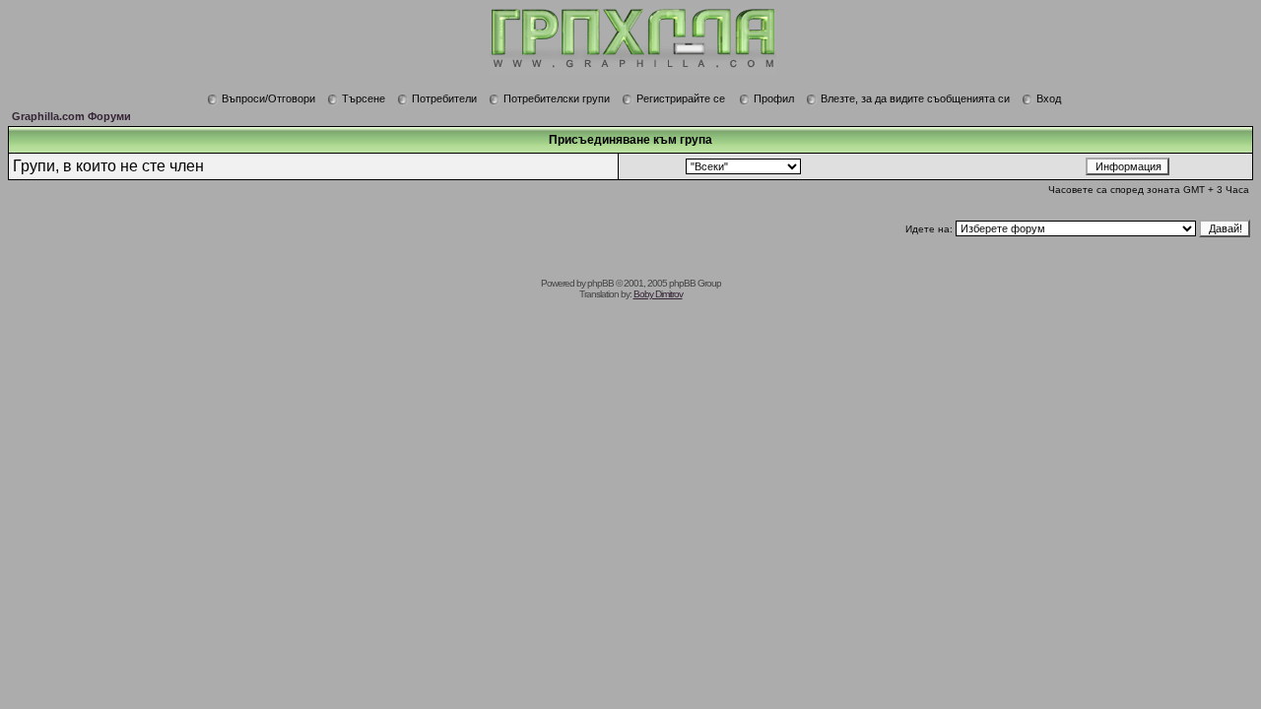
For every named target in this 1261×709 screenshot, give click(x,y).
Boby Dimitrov (658, 294)
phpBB (600, 283)
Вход (1048, 98)
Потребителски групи (556, 98)
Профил (774, 98)
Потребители (444, 98)
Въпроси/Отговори (268, 98)
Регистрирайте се (680, 98)
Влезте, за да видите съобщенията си (915, 98)
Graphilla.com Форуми (71, 116)
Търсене (363, 98)
